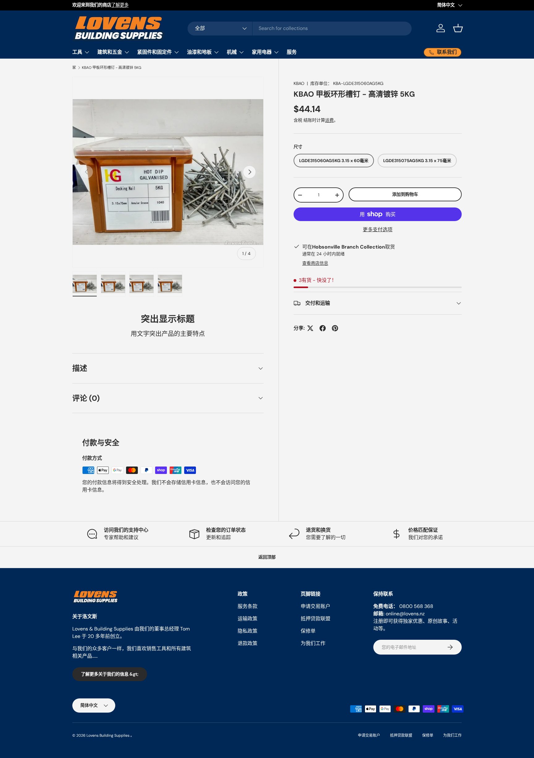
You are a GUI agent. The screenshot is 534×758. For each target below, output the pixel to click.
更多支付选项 (377, 229)
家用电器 (262, 52)
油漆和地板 (199, 52)
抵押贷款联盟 (315, 618)
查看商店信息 (315, 263)
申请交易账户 (315, 606)
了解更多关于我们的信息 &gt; (109, 674)
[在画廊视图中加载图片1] (84, 284)
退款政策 (247, 643)
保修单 (308, 631)
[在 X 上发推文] (310, 328)
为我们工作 (313, 643)
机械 (232, 52)
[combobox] (300, 28)
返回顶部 (267, 557)
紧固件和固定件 (154, 52)
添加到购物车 (405, 194)
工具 (77, 52)
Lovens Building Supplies (108, 735)
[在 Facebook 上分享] (322, 328)
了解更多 (120, 5)
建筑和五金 (109, 52)
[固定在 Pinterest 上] (335, 328)
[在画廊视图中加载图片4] (170, 284)
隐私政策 (247, 631)
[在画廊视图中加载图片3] (141, 284)
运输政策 (247, 618)
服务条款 (247, 606)
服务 (292, 52)
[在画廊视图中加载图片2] (113, 284)
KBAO (299, 83)
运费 (329, 120)
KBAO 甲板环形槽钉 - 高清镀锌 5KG (111, 67)
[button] (458, 28)
